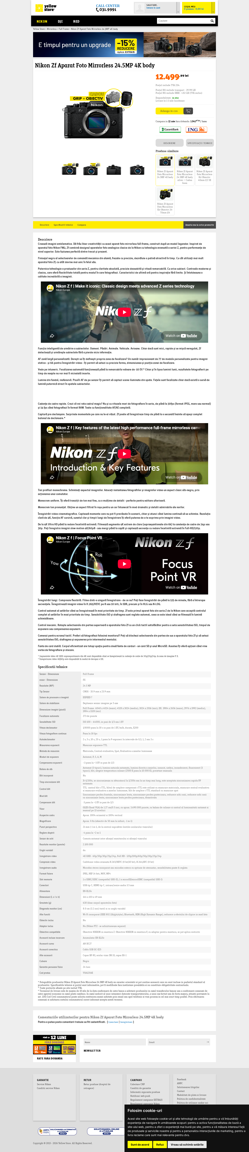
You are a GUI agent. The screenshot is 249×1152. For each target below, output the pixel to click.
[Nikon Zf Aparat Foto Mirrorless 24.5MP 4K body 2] (113, 163)
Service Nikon (44, 1085)
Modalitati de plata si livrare (191, 1095)
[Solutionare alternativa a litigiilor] (57, 1128)
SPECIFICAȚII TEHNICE (200, 143)
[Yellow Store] (46, 8)
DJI (60, 20)
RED (76, 20)
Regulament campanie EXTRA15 (146, 1100)
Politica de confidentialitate (191, 1099)
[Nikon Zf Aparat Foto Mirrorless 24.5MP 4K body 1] (90, 163)
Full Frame (64, 29)
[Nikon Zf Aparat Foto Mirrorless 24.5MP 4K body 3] (137, 163)
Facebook (181, 1080)
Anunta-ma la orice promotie (199, 224)
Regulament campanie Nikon (145, 1104)
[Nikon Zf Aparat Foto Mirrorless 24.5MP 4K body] (93, 75)
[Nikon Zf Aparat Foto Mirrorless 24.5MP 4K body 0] (69, 163)
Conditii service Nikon (48, 1089)
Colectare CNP (137, 1085)
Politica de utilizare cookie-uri (192, 1103)
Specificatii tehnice (63, 224)
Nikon (42, 20)
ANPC (180, 1084)
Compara (81, 224)
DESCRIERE (170, 143)
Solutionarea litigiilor (188, 1088)
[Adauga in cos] (174, 109)
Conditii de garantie (140, 1089)
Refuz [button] (160, 1144)
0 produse (194, 9)
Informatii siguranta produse (145, 1092)
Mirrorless (52, 29)
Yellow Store (39, 29)
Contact (181, 1091)
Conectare (113, 1021)
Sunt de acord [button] (140, 1144)
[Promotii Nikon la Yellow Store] (124, 33)
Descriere (44, 224)
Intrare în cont (153, 8)
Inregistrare (126, 1021)
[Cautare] (212, 21)
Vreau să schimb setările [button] (187, 1144)
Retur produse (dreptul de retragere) (97, 1087)
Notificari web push (140, 1096)
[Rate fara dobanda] (54, 1039)
